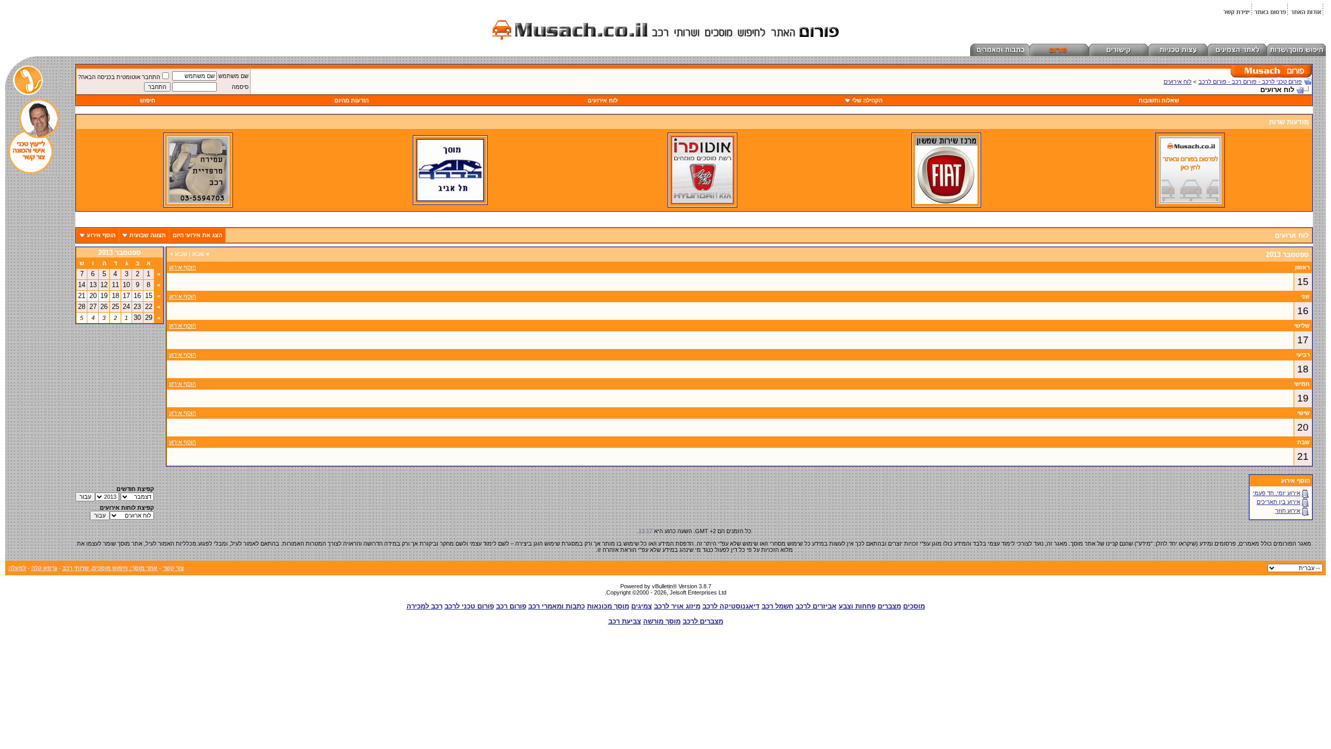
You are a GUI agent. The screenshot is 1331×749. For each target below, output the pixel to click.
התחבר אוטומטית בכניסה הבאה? (119, 77)
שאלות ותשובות (1159, 100)
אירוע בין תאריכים (1278, 502)
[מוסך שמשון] (946, 202)
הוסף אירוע (101, 235)
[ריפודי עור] (198, 202)
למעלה (17, 568)
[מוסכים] (1190, 202)
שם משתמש (233, 76)
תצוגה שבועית (147, 235)
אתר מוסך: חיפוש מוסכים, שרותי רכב (110, 568)
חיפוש (147, 100)
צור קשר (173, 568)
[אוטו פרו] (702, 202)
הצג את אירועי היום (197, 235)
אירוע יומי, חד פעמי (1276, 493)
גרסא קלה (44, 568)
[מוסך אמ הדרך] (450, 199)
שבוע (200, 254)
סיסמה (240, 87)
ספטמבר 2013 (119, 252)
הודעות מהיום (351, 100)
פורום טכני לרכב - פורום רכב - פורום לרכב (1250, 82)
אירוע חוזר (1287, 511)
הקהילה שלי (867, 100)
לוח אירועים (1178, 82)
